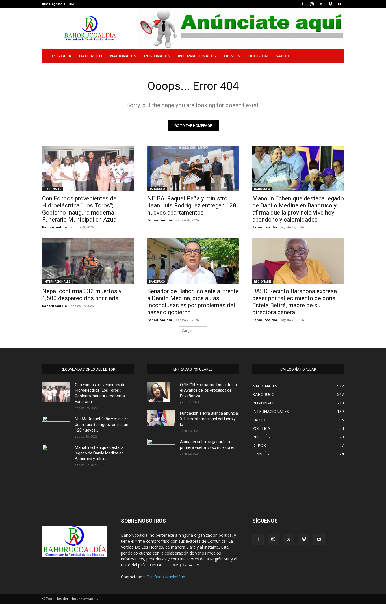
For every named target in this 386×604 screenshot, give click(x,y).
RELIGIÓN (258, 56)
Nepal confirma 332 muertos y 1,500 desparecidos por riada (82, 295)
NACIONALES (123, 56)
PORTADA (61, 56)
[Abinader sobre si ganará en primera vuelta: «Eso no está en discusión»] (161, 448)
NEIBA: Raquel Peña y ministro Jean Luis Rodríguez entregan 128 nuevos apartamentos (191, 205)
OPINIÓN (232, 56)
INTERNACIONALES (197, 56)
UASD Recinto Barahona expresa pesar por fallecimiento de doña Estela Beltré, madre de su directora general (294, 302)
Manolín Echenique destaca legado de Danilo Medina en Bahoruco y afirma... (99, 453)
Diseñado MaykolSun (165, 576)
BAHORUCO (90, 56)
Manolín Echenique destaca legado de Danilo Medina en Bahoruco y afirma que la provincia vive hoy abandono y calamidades (298, 209)
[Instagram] (311, 4)
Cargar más (191, 330)
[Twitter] (321, 4)
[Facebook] (302, 4)
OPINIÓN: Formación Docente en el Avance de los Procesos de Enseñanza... (208, 390)
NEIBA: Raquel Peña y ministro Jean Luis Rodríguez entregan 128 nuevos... (102, 424)
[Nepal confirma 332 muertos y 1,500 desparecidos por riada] (88, 261)
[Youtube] (339, 4)
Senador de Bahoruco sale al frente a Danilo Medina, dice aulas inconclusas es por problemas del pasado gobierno (193, 302)
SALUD (282, 56)
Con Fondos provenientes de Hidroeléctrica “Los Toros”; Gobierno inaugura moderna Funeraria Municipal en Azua (79, 209)
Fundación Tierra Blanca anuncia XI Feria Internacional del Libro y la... (209, 419)
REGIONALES (157, 56)
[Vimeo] (330, 4)
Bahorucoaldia (54, 227)
